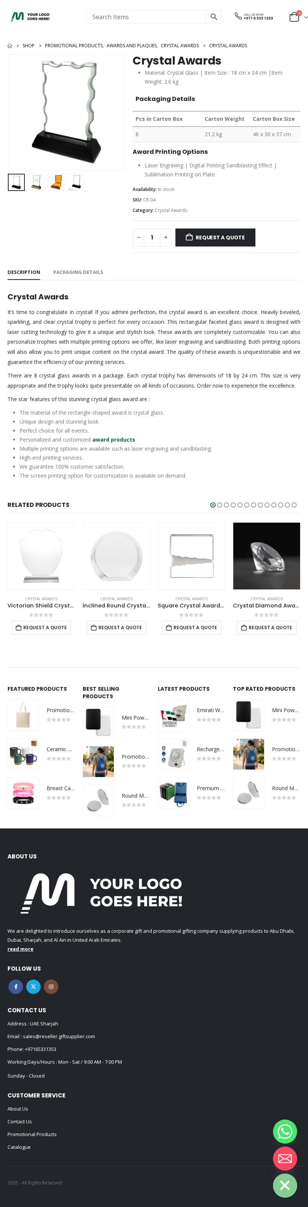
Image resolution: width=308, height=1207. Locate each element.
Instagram (51, 986)
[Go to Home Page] (10, 45)
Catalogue (19, 1147)
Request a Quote (220, 237)
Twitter (33, 986)
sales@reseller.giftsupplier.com (58, 1036)
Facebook (15, 986)
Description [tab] (24, 272)
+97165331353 (40, 1049)
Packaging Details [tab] (78, 272)
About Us (18, 1108)
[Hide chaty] (285, 1186)
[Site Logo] (30, 17)
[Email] (285, 1159)
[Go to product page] (41, 556)
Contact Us (20, 1121)
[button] (17, 112)
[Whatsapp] (285, 1132)
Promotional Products (32, 1134)
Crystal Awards (171, 210)
